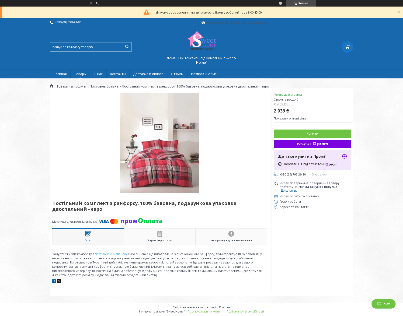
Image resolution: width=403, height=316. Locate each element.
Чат (387, 304)
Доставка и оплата (148, 74)
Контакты (118, 74)
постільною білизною (111, 254)
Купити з (304, 144)
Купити (312, 133)
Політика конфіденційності (245, 311)
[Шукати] (127, 47)
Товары (80, 74)
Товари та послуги (71, 86)
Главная (60, 74)
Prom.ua (224, 307)
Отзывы (177, 74)
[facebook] (54, 282)
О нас (98, 74)
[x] (59, 282)
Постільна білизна (104, 86)
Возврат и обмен (205, 74)
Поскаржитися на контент (206, 311)
